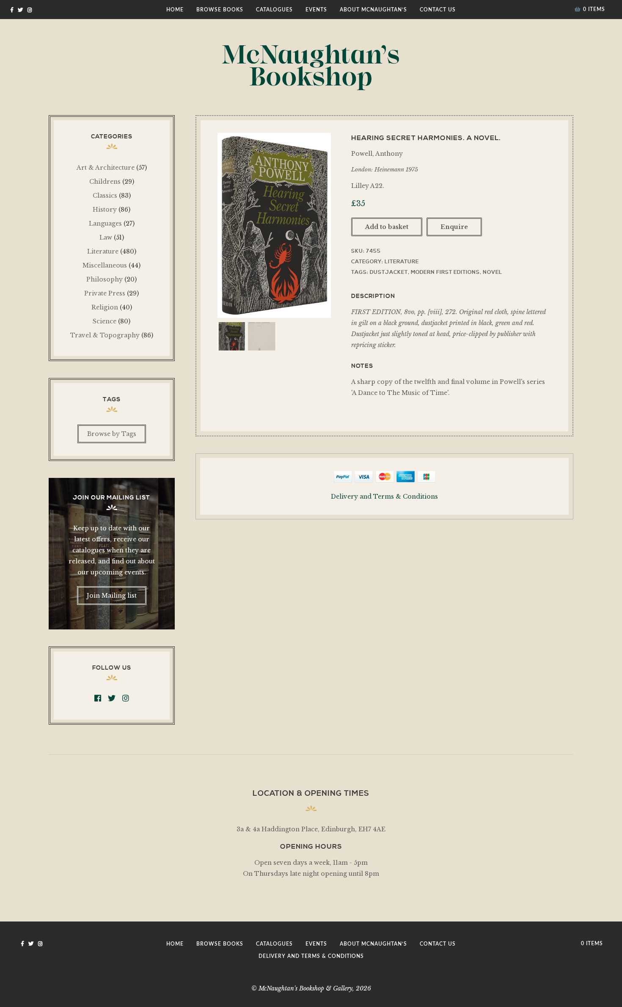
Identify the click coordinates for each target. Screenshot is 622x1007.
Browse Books (219, 9)
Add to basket (386, 227)
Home (175, 9)
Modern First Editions (445, 272)
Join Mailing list (112, 595)
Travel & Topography (105, 335)
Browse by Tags (111, 434)
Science (104, 321)
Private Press (104, 293)
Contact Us (438, 9)
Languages (105, 223)
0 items (594, 9)
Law (105, 237)
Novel (492, 272)
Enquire (454, 227)
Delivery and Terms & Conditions (384, 496)
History (105, 209)
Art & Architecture (106, 167)
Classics (105, 195)
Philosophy (104, 279)
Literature (402, 262)
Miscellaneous (105, 265)
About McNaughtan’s (373, 9)
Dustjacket (389, 272)
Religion (104, 307)
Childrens (105, 181)
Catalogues (274, 9)
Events (316, 9)
